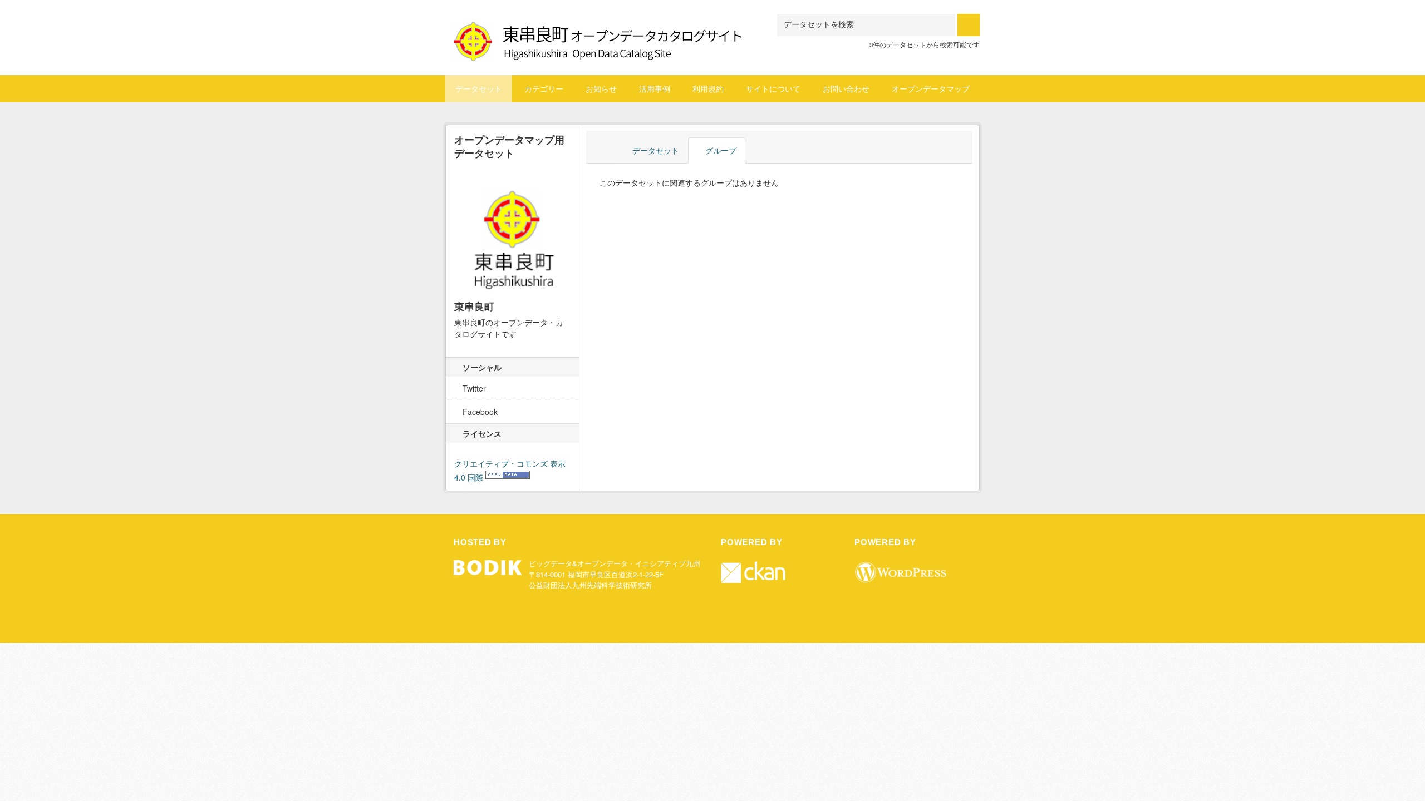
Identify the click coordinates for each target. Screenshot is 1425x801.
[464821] (598, 27)
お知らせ (601, 88)
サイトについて (773, 88)
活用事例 (654, 88)
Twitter (473, 388)
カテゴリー (543, 88)
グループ (719, 150)
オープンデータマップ (931, 88)
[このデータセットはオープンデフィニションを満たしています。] (507, 477)
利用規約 (708, 88)
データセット (478, 88)
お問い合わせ (846, 88)
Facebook (479, 411)
